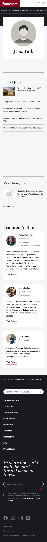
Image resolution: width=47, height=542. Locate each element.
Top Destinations (11, 400)
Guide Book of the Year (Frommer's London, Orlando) (21, 313)
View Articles (11, 274)
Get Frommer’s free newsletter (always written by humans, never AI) (23, 10)
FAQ (5, 443)
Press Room (9, 449)
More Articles (9, 206)
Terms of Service (9, 531)
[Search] (40, 391)
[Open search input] (38, 3)
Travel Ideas (9, 406)
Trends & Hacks (10, 412)
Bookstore (8, 425)
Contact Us (8, 437)
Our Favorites (9, 418)
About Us (7, 431)
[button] (43, 4)
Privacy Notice (8, 526)
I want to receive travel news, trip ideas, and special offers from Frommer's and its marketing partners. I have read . (24, 497)
